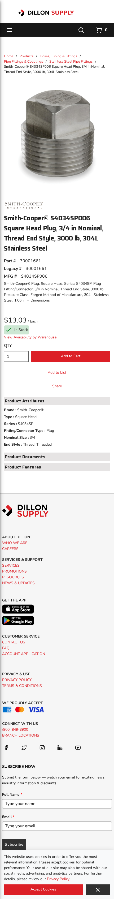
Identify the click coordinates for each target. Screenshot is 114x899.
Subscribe (14, 844)
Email (8, 816)
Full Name (12, 794)
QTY (8, 345)
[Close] (98, 889)
